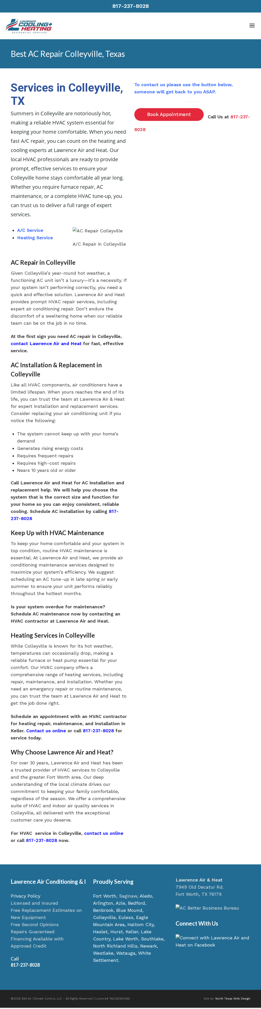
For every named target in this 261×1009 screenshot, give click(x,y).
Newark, (149, 946)
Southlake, (153, 938)
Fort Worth (104, 896)
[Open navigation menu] (252, 25)
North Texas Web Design (232, 998)
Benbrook (103, 910)
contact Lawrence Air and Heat (46, 343)
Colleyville (104, 917)
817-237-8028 (130, 6)
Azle (120, 903)
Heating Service (35, 237)
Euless (126, 917)
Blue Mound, (129, 910)
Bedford (136, 903)
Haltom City (140, 924)
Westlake (103, 953)
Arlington (103, 903)
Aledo (146, 896)
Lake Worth (125, 938)
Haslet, (101, 931)
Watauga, (126, 953)
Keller (132, 931)
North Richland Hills (115, 946)
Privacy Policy (25, 896)
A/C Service (30, 230)
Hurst (116, 931)
